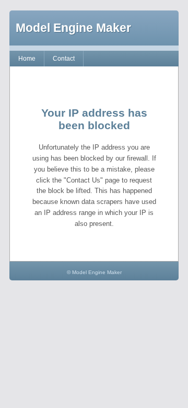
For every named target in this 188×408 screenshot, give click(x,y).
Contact (64, 58)
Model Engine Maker (73, 28)
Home (27, 58)
